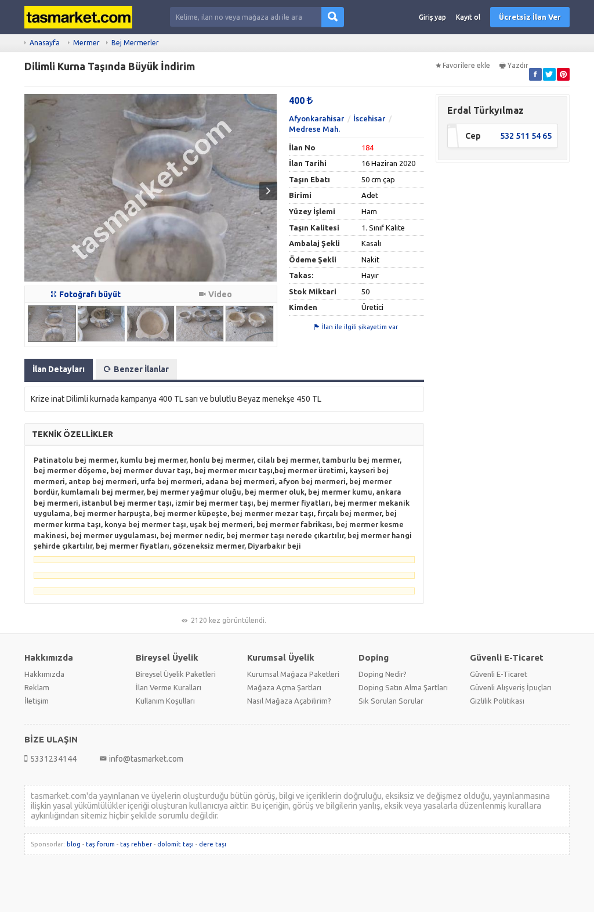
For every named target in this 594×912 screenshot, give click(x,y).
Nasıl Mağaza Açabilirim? (289, 701)
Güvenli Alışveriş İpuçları (511, 687)
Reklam (36, 687)
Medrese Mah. (314, 129)
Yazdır (518, 65)
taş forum (100, 844)
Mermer (86, 42)
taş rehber (136, 844)
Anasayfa (45, 42)
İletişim (36, 701)
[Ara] (332, 17)
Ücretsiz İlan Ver (530, 17)
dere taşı (212, 844)
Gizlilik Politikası (497, 701)
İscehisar (369, 118)
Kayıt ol (468, 17)
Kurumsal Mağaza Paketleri (293, 674)
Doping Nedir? (382, 674)
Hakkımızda (44, 674)
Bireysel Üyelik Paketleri (176, 674)
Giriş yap (432, 17)
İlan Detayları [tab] (58, 369)
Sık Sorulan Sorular (390, 701)
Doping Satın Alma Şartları (403, 687)
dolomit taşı (175, 844)
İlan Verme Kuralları (168, 687)
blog (74, 844)
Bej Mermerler (135, 42)
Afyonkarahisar (316, 118)
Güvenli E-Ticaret (498, 674)
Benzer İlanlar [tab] (141, 369)
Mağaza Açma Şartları (284, 687)
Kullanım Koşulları (165, 701)
